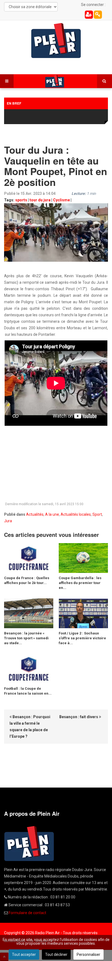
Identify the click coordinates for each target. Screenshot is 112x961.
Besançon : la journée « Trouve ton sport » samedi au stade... (26, 638)
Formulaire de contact (27, 913)
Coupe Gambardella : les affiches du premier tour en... (80, 583)
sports (21, 200)
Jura (8, 521)
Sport (97, 514)
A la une (52, 514)
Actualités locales (76, 514)
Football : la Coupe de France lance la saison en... (28, 690)
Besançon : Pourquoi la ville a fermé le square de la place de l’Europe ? (30, 727)
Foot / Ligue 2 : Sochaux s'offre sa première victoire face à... (82, 638)
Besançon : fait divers (79, 717)
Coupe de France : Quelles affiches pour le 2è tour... (26, 580)
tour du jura (40, 200)
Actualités (34, 514)
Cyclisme (61, 200)
